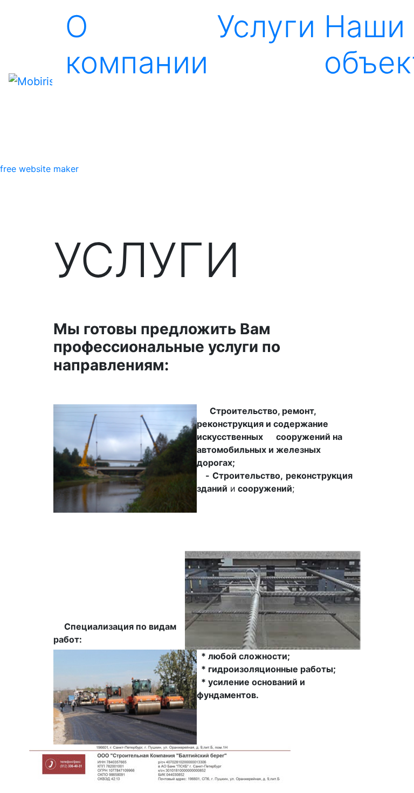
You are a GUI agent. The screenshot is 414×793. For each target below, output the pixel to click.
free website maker (39, 168)
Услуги (266, 26)
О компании (136, 44)
